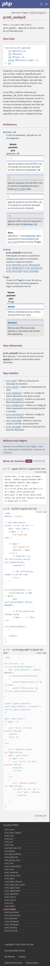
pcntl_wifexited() (14, 265)
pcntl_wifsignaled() (15, 268)
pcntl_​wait (9, 903)
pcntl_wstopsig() (31, 271)
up (4, 469)
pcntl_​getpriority (11, 857)
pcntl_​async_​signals (13, 833)
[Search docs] (41, 4)
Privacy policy (32, 963)
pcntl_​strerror (10, 897)
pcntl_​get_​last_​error (13, 848)
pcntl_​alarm (9, 830)
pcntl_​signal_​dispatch (13, 882)
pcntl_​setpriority (11, 872)
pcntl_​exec (9, 839)
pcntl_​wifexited (11, 918)
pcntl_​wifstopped (12, 925)
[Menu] (46, 4)
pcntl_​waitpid (10, 909)
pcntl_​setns (9, 869)
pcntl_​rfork (9, 863)
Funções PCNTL (11, 825)
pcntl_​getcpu (10, 851)
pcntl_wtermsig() (14, 271)
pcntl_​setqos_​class (12, 876)
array (11, 60)
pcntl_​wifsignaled (12, 921)
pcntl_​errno (9, 836)
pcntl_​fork (9, 842)
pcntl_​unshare (10, 900)
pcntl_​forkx (9, 845)
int (10, 51)
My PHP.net (10, 957)
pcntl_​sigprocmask (12, 888)
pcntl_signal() (12, 387)
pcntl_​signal (9, 879)
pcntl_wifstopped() (31, 265)
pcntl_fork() (11, 381)
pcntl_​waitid (10, 906)
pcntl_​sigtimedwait (12, 891)
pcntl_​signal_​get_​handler (15, 885)
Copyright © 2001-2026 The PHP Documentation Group (19, 947)
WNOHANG (11, 307)
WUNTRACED (12, 323)
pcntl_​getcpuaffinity (13, 854)
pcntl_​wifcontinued (12, 915)
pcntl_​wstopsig (11, 928)
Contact (22, 957)
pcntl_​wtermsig (11, 931)
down (8, 469)
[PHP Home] (7, 4)
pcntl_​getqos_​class (12, 860)
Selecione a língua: (20, 12)
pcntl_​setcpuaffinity (13, 866)
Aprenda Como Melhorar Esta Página (20, 446)
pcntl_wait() (19, 189)
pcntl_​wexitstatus (12, 912)
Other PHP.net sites (13, 963)
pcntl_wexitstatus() (33, 268)
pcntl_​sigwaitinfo (12, 894)
